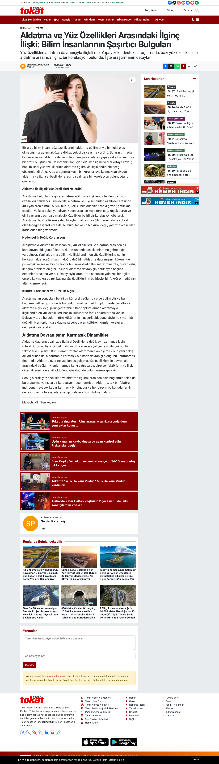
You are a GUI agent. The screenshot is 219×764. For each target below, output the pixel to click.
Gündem (89, 19)
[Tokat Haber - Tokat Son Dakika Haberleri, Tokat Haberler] (32, 10)
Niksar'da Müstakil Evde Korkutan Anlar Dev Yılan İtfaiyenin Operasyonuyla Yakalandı (181, 141)
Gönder (29, 665)
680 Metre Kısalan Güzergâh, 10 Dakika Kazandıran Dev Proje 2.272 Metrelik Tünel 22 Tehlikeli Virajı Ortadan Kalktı (78, 613)
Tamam (196, 759)
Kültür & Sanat (173, 712)
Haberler (25, 28)
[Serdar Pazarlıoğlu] (30, 523)
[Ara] (197, 10)
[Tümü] (194, 78)
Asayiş (66, 19)
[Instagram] (40, 732)
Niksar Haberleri (175, 134)
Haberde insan (137, 704)
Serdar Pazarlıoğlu (54, 521)
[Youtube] (52, 732)
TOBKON (158, 19)
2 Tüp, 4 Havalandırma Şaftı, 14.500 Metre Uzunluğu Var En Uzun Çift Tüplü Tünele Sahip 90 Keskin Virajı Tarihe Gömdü (117, 613)
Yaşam (77, 19)
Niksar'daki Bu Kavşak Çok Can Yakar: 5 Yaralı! (180, 157)
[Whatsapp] (58, 732)
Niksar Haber (142, 19)
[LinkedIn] (46, 732)
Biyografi (134, 715)
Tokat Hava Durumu (95, 701)
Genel (168, 701)
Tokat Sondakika (30, 19)
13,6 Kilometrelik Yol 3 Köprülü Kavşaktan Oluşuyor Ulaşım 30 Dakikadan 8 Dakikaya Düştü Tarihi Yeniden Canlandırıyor (40, 574)
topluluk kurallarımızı (53, 676)
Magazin (169, 715)
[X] (28, 732)
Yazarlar (188, 10)
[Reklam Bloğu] (174, 190)
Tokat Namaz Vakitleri (97, 704)
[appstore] (95, 741)
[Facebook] (22, 732)
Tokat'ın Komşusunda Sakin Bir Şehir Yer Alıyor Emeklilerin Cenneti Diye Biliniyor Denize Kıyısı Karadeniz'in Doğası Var (118, 574)
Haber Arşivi (91, 722)
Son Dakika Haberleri (96, 719)
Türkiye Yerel (172, 697)
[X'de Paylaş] (171, 66)
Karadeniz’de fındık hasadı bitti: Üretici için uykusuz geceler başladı (179, 173)
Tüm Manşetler (93, 715)
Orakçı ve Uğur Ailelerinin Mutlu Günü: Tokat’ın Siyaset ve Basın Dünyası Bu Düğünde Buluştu (180, 125)
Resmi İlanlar (105, 19)
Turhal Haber (136, 708)
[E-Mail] (43, 528)
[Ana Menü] (197, 20)
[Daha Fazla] (183, 66)
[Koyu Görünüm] (193, 20)
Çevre (132, 701)
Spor (56, 19)
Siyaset (133, 712)
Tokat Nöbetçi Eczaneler (98, 697)
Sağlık (132, 719)
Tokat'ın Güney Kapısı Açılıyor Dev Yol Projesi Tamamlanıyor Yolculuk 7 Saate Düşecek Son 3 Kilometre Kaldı (40, 613)
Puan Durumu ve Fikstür (97, 712)
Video (170, 10)
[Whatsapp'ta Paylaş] (177, 66)
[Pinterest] (34, 732)
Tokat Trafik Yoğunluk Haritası (101, 708)
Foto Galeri (151, 10)
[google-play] (124, 741)
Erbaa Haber (124, 19)
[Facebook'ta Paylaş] (165, 66)
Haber (47, 19)
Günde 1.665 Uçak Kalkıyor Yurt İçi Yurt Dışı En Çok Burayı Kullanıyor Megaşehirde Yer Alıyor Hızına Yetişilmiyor (79, 574)
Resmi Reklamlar (174, 704)
